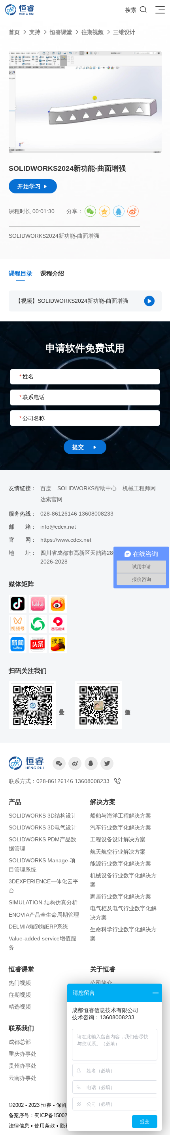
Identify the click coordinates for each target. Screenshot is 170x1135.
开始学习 (32, 186)
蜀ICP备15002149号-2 (59, 1115)
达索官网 (51, 499)
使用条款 (44, 1126)
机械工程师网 (139, 488)
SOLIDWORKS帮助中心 (87, 488)
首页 (14, 32)
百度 (45, 488)
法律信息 (19, 1126)
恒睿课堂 (61, 32)
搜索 (136, 9)
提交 (84, 447)
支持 (34, 32)
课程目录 (20, 273)
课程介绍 (52, 273)
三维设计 (124, 32)
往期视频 (92, 32)
